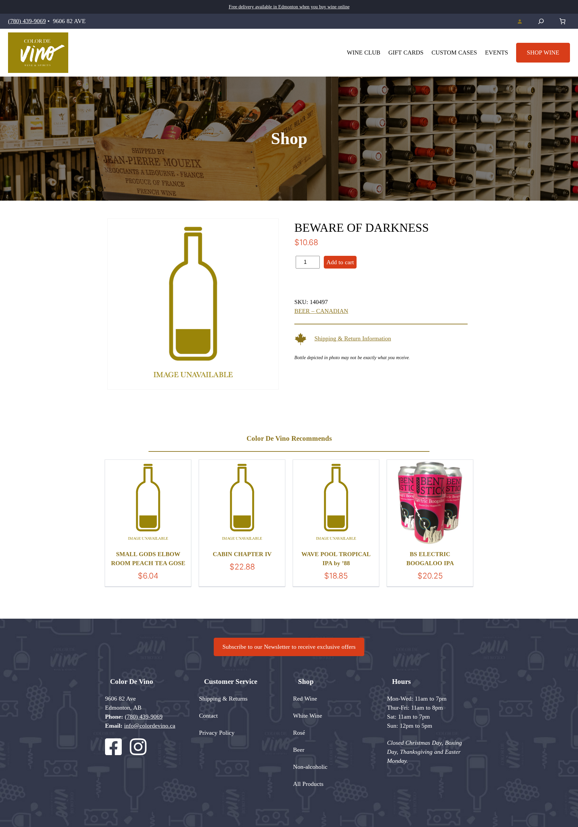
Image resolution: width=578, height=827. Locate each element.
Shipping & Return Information (352, 338)
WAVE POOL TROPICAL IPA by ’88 (336, 558)
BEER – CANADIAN (321, 311)
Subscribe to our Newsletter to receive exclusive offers (289, 646)
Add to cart (340, 262)
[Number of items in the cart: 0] (562, 21)
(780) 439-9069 (27, 21)
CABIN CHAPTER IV (242, 554)
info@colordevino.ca (149, 725)
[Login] (519, 21)
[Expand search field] (541, 21)
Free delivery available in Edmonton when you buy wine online (289, 6)
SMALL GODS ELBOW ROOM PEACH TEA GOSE (148, 558)
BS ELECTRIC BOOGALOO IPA (430, 558)
